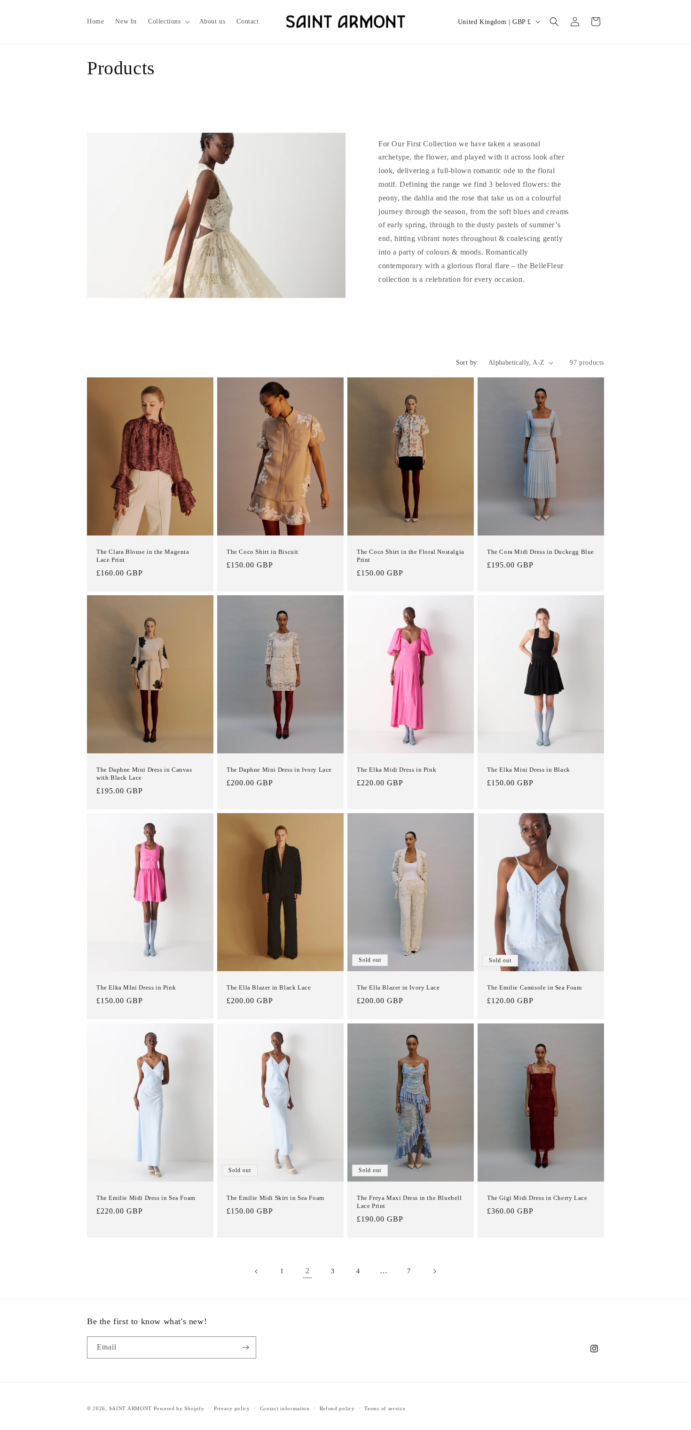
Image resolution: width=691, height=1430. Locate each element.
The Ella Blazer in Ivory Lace (398, 987)
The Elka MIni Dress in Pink (136, 987)
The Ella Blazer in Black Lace (269, 987)
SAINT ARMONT (130, 1408)
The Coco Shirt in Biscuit (262, 552)
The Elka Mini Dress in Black (528, 770)
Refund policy (337, 1408)
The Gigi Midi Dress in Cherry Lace (537, 1197)
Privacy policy (232, 1408)
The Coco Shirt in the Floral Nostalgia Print (410, 556)
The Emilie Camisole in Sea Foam (534, 987)
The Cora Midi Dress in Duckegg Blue (540, 552)
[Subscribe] (245, 1347)
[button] (168, 22)
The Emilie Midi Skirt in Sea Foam (275, 1197)
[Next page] (434, 1271)
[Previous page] (256, 1271)
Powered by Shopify (179, 1408)
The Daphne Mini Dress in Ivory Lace (279, 770)
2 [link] (308, 1271)
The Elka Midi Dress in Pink (396, 769)
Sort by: (467, 362)
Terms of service (384, 1408)
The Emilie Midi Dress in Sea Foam (146, 1197)
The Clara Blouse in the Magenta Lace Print (142, 556)
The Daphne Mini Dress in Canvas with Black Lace (144, 774)
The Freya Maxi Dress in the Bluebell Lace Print (409, 1201)
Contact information (285, 1408)
